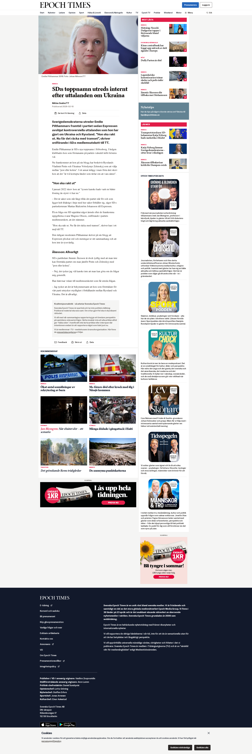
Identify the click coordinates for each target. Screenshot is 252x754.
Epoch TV (146, 13)
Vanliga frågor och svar (51, 627)
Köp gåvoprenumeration (51, 622)
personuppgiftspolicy (51, 741)
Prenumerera (190, 5)
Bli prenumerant (47, 616)
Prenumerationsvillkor (50, 661)
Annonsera (45, 644)
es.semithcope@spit (150, 115)
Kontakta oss (46, 638)
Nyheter (51, 13)
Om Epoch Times (48, 655)
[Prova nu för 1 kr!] (88, 494)
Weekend (168, 13)
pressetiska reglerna (66, 332)
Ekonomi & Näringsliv (113, 13)
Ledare (62, 13)
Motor (179, 13)
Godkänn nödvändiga (180, 747)
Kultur (129, 13)
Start (42, 13)
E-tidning (44, 605)
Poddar (157, 13)
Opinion (72, 13)
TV (137, 13)
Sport (81, 13)
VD (41, 650)
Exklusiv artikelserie (49, 633)
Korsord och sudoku (49, 611)
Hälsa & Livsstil (94, 13)
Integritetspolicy (48, 666)
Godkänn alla (202, 747)
